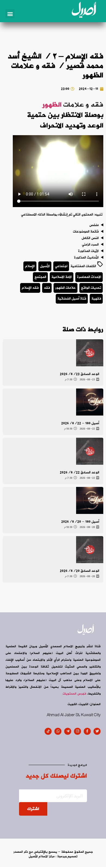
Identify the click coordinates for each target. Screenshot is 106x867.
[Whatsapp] (57, 731)
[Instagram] (77, 731)
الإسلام (30, 266)
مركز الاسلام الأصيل (42, 856)
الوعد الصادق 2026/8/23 (79, 374)
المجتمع (40, 277)
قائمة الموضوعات (86, 231)
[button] (9, 13)
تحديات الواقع (91, 287)
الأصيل (45, 266)
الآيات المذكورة (88, 251)
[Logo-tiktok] (48, 731)
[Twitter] (97, 731)
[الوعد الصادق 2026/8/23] (89, 352)
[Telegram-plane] (67, 731)
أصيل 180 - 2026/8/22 (80, 423)
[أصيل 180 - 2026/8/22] (89, 402)
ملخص (94, 225)
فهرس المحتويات (74, 693)
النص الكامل (90, 238)
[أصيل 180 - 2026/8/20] (89, 500)
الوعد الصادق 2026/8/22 (79, 472)
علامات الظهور (65, 287)
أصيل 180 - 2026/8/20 (80, 521)
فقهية (96, 298)
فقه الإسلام (30, 287)
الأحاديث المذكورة (86, 257)
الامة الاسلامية (61, 277)
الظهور (51, 105)
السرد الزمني (90, 244)
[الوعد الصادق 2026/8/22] (89, 451)
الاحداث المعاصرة (89, 277)
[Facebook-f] (87, 731)
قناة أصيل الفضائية (71, 298)
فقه (47, 287)
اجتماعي (61, 266)
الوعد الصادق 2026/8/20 (79, 570)
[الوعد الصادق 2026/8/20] (89, 549)
